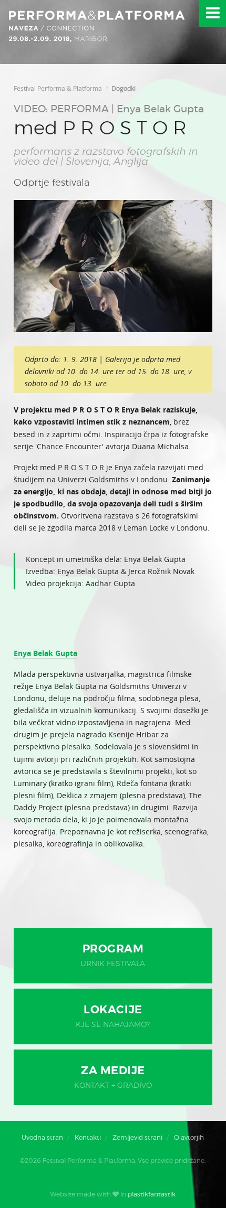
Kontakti (88, 1138)
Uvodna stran (42, 1138)
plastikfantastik (152, 1194)
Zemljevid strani (137, 1138)
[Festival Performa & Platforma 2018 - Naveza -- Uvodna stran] (97, 32)
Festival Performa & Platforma (58, 88)
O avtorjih (189, 1138)
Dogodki (123, 88)
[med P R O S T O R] (113, 329)
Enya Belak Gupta (45, 653)
